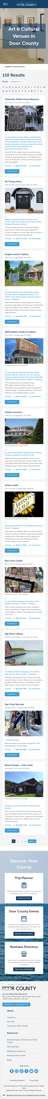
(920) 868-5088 (21, 316)
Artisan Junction (13, 412)
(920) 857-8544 (21, 396)
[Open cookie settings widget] (3, 1095)
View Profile (12, 171)
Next (31, 841)
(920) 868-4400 (21, 825)
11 (25, 841)
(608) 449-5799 (21, 239)
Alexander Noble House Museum (22, 99)
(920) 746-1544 (21, 618)
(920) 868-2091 (21, 166)
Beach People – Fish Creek (19, 765)
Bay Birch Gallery (14, 634)
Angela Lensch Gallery (16, 254)
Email (9, 166)
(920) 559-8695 (21, 750)
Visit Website (36, 166)
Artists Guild (11, 485)
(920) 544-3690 (21, 470)
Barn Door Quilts (13, 561)
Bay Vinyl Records (14, 704)
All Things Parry (13, 181)
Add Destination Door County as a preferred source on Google (24, 1095)
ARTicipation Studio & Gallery (20, 332)
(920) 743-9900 (21, 545)
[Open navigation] (5, 4)
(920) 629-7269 (21, 689)
